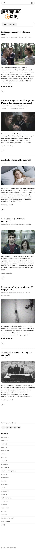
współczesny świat (23, 106)
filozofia (3, 440)
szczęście (10, 106)
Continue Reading (6, 86)
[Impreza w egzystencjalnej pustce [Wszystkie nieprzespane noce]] (18, 121)
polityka (3, 457)
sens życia (4, 491)
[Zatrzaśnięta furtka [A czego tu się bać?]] (18, 372)
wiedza (14, 292)
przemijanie (4, 464)
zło (2, 525)
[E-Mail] (19, 427)
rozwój (8, 37)
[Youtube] (7, 427)
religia (3, 474)
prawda (4, 292)
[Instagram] (11, 427)
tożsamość (16, 106)
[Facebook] (3, 427)
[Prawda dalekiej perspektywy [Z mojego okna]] (18, 311)
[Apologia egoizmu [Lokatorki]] (18, 175)
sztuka (3, 504)
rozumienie (9, 292)
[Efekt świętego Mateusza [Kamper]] (18, 242)
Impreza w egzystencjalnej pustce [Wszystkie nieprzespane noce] (17, 101)
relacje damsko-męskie (8, 224)
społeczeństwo (17, 224)
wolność (3, 514)
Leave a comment (5, 40)
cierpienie (4, 437)
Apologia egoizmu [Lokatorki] (16, 160)
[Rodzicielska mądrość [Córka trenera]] (18, 54)
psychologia (4, 467)
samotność (5, 106)
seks (2, 487)
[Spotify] (15, 427)
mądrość (4, 37)
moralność (5, 163)
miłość (3, 447)
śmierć (4, 358)
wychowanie (14, 37)
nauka (2, 454)
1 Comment (24, 163)
